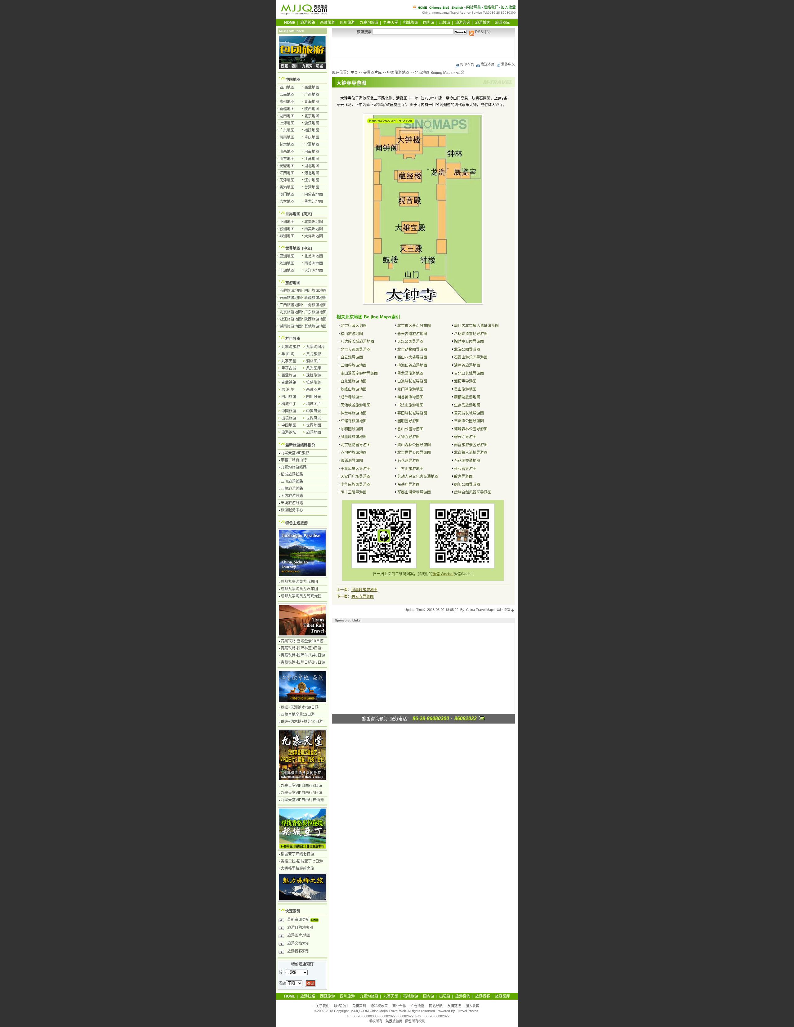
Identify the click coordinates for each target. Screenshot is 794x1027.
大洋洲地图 (313, 236)
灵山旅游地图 (465, 389)
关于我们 (322, 1006)
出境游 (444, 22)
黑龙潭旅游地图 (410, 373)
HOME (422, 7)
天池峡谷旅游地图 (355, 405)
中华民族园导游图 (355, 484)
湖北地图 (311, 166)
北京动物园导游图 (412, 350)
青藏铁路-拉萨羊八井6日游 (303, 655)
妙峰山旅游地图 (354, 389)
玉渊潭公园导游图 (469, 421)
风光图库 (313, 368)
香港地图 (286, 187)
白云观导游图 (352, 357)
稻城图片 (313, 404)
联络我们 (491, 7)
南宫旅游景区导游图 (471, 445)
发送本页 (487, 64)
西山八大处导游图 (412, 357)
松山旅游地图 (352, 334)
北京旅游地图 (290, 312)
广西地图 (311, 94)
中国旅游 (288, 411)
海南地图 (286, 137)
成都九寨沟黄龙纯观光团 (301, 596)
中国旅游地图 (398, 72)
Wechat (447, 574)
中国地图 (292, 80)
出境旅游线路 (292, 503)
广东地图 (286, 130)
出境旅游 (288, 418)
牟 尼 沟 (287, 354)
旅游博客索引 (298, 951)
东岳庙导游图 (408, 484)
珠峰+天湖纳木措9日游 (300, 707)
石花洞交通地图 (467, 461)
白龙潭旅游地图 (354, 381)
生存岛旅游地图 (467, 405)
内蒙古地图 (313, 194)
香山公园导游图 (410, 429)
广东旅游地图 (315, 312)
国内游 (428, 22)
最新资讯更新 (298, 919)
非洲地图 (286, 236)
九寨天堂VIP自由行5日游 (301, 793)
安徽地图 (286, 166)
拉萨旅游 (313, 382)
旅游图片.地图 (298, 935)
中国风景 (313, 411)
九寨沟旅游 (369, 22)
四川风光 (313, 397)
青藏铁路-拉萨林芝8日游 (301, 648)
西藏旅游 (327, 22)
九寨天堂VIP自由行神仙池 (302, 800)
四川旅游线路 (292, 481)
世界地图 (292, 214)
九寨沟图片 (315, 347)
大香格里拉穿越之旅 (297, 868)
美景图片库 (372, 72)
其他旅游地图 (315, 326)
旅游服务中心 (292, 510)
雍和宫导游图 (465, 469)
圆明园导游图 (408, 421)
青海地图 (311, 102)
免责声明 (359, 1006)
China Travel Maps (480, 610)
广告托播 (417, 1006)
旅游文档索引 (298, 943)
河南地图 (311, 152)
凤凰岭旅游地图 (354, 437)
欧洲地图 (286, 229)
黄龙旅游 (313, 354)
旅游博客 (482, 22)
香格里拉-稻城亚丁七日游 (302, 861)
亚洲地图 (286, 222)
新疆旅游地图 (315, 298)
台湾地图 (311, 187)
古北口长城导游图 (469, 373)
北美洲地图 (313, 222)
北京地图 (311, 116)
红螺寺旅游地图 (354, 421)
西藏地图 (311, 87)
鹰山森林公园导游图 (414, 445)
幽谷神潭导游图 (410, 397)
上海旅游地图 (315, 305)
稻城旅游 (410, 22)
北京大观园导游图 (355, 350)
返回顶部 (504, 610)
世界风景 (313, 418)
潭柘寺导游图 (465, 381)
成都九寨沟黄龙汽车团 (299, 589)
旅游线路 (307, 22)
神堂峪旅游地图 (354, 413)
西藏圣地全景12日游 (298, 714)
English (457, 7)
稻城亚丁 (288, 404)
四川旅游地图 (315, 291)
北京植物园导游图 (355, 445)
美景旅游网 (394, 1021)
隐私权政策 (379, 1006)
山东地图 (286, 159)
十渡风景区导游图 (355, 469)
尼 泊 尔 (287, 390)
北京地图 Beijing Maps (434, 72)
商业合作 (399, 1006)
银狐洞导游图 (352, 461)
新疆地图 (286, 109)
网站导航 (473, 7)
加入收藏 (508, 7)
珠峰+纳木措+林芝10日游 (302, 722)
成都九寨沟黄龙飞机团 (299, 582)
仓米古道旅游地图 (412, 334)
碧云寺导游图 (465, 437)
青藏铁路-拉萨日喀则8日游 (303, 662)
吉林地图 (286, 202)
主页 (354, 72)
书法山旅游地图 (410, 405)
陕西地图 (311, 109)
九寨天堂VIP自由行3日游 (301, 785)
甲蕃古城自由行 (294, 460)
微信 (436, 574)
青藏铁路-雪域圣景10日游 (302, 641)
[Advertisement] (423, 48)
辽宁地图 (311, 180)
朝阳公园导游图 (467, 484)
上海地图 (286, 123)
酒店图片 (313, 361)
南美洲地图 (313, 229)
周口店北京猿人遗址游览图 (476, 326)
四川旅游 (347, 22)
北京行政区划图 (354, 326)
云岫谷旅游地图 (354, 365)
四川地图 (286, 87)
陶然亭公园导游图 (469, 341)
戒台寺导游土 (352, 397)
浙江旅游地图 (290, 319)
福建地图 (311, 130)
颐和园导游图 (352, 429)
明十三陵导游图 (354, 492)
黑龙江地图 (313, 202)
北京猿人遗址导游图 (471, 453)
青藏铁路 (288, 382)
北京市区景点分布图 (414, 326)
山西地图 (286, 152)
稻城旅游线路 (292, 474)
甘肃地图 (286, 144)
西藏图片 (313, 390)
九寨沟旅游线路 (294, 467)
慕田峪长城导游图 (412, 413)
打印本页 (467, 64)
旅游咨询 (462, 22)
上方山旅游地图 (410, 469)
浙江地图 (311, 123)
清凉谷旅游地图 (467, 365)
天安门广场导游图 (355, 476)
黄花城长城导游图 (469, 413)
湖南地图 (286, 116)
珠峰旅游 (313, 375)
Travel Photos (467, 1011)
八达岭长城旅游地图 (357, 341)
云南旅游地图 (290, 298)
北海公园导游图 (467, 350)
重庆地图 (311, 137)
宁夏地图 (311, 144)
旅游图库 (502, 22)
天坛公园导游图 (410, 341)
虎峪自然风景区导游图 (472, 492)
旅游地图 (292, 283)
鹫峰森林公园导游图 (471, 429)
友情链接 (454, 1006)
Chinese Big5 (439, 7)
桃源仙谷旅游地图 (412, 365)
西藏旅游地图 (290, 291)
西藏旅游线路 (292, 489)
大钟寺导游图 (408, 437)
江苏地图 (311, 159)
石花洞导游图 (408, 461)
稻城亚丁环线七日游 (297, 854)
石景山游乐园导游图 (471, 357)
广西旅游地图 (290, 305)
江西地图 (286, 173)
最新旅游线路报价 (300, 445)
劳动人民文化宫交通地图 (417, 476)
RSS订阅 (482, 32)
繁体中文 (508, 64)
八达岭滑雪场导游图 (471, 334)
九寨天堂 (390, 22)
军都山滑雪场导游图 (414, 492)
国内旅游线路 (292, 496)
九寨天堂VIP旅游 (295, 453)
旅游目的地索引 (300, 928)
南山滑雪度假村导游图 (359, 373)
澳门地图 (286, 194)
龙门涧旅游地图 (410, 389)
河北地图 (311, 173)
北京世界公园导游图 (414, 453)
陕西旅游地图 (315, 319)
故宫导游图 (463, 476)
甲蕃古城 (288, 368)
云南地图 (286, 94)
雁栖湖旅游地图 (467, 397)
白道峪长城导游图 (412, 381)
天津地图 (286, 180)
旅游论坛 (288, 432)
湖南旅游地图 (290, 326)
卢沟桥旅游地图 (354, 453)
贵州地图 (286, 102)
